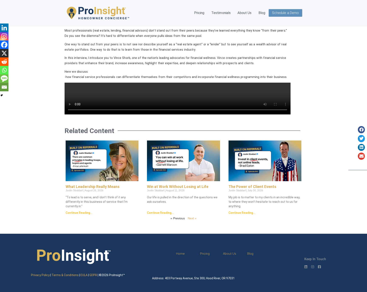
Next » (192, 218)
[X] (4, 53)
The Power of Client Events (252, 186)
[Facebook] (4, 44)
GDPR (93, 275)
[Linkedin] (4, 28)
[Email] (4, 87)
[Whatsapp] (4, 70)
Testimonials (221, 13)
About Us (244, 13)
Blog (261, 13)
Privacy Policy (40, 275)
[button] (361, 129)
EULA (84, 275)
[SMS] (4, 78)
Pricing (199, 13)
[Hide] (1, 95)
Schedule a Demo (285, 13)
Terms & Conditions (65, 275)
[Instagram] (4, 36)
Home (180, 254)
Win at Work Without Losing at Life (177, 186)
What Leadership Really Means (93, 186)
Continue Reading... (79, 212)
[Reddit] (4, 61)
